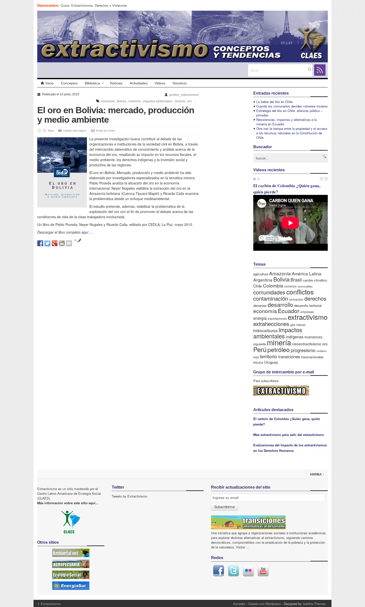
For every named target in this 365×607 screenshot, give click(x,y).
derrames (260, 305)
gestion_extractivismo (184, 95)
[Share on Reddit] (62, 243)
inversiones (313, 336)
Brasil (296, 279)
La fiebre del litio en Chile (274, 101)
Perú (259, 349)
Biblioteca (92, 83)
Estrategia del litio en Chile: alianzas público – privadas (289, 112)
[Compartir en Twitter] (47, 243)
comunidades (269, 292)
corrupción (296, 299)
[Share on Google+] (55, 243)
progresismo (303, 350)
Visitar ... (242, 547)
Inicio (49, 83)
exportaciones (277, 318)
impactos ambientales (158, 101)
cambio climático (315, 280)
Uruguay (271, 362)
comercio (134, 101)
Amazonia (108, 101)
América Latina (306, 273)
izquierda (259, 344)
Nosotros (180, 83)
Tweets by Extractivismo (129, 496)
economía (265, 311)
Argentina (262, 280)
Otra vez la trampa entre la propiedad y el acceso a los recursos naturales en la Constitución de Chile (291, 133)
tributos (258, 362)
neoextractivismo (306, 343)
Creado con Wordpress (264, 603)
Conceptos (69, 83)
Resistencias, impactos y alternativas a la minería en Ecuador (286, 121)
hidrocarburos (265, 330)
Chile (257, 285)
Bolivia (121, 101)
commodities (305, 286)
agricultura (260, 274)
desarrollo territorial (308, 305)
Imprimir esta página (74, 130)
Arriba (317, 474)
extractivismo (308, 317)
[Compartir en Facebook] (40, 243)
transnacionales (312, 357)
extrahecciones (271, 323)
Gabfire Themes (314, 603)
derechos (315, 298)
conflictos (300, 291)
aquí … (87, 232)
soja (256, 357)
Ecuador (288, 310)
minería (180, 101)
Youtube (263, 571)
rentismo (321, 351)
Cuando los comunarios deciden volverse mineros (292, 106)
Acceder (239, 603)
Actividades (138, 83)
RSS (320, 70)
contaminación (270, 298)
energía (260, 318)
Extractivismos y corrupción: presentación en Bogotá (99, 5)
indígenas (294, 337)
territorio (268, 356)
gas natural (297, 324)
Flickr (248, 571)
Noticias (116, 83)
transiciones (289, 356)
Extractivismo (49, 603)
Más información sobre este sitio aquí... (67, 502)
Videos (160, 83)
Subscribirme (224, 506)
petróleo (278, 349)
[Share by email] (69, 243)
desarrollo (280, 304)
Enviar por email (105, 130)
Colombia (273, 285)
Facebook (218, 571)
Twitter (233, 571)
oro (189, 101)
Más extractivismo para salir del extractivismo (288, 434)
